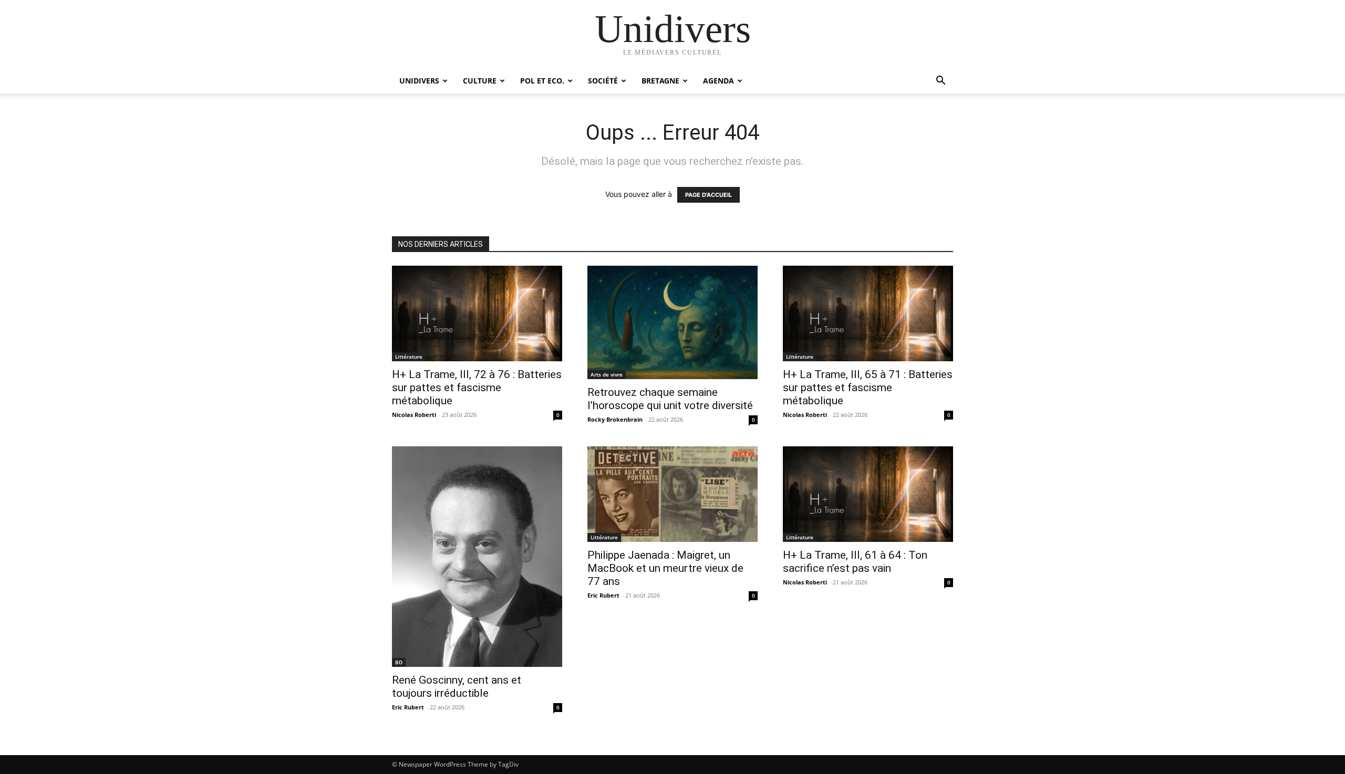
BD (398, 662)
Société (603, 81)
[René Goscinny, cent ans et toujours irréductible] (477, 556)
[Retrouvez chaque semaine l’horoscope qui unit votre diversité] (672, 322)
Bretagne (660, 81)
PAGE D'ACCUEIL (708, 194)
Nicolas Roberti (414, 415)
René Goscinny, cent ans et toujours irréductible (456, 686)
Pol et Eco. (542, 81)
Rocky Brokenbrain (615, 419)
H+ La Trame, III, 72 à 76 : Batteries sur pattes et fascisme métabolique (477, 387)
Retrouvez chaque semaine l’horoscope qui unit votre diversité (670, 399)
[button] (940, 82)
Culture (479, 81)
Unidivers (419, 81)
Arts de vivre (607, 374)
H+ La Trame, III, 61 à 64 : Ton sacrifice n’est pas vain (855, 561)
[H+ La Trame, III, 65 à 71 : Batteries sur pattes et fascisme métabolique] (868, 313)
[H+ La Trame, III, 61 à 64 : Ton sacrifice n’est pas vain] (868, 494)
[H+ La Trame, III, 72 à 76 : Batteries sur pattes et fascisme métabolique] (477, 313)
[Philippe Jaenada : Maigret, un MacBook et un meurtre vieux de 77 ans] (672, 494)
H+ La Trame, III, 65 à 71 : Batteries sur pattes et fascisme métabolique (868, 387)
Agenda (718, 81)
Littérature (408, 356)
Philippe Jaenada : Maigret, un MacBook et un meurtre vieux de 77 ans (665, 568)
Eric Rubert (408, 707)
